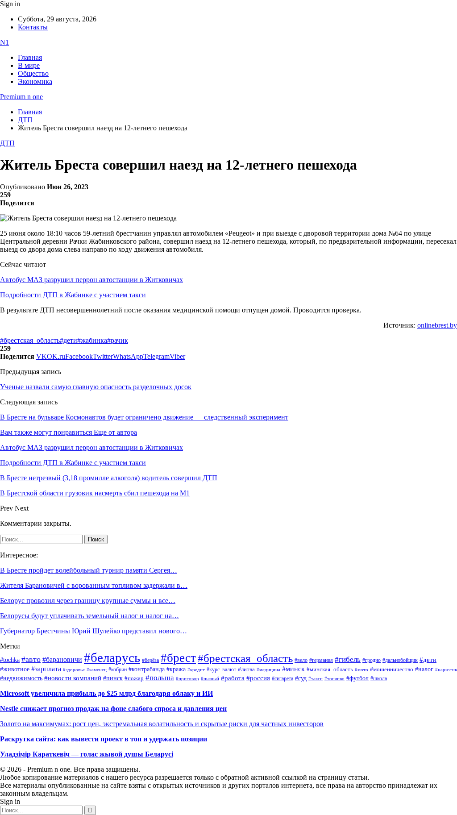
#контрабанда (147, 669)
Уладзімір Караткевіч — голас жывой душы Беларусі (86, 754)
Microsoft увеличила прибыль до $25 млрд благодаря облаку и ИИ (106, 693)
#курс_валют (221, 669)
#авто (31, 659)
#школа (378, 678)
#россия (258, 678)
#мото (361, 669)
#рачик (117, 340)
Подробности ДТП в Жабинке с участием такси (73, 295)
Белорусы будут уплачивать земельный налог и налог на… (89, 616)
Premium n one (21, 96)
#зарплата (46, 669)
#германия (321, 660)
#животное (14, 669)
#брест (178, 658)
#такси (315, 678)
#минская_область (330, 669)
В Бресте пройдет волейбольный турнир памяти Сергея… (88, 570)
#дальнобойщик (400, 660)
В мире (29, 65)
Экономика (35, 81)
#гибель (348, 659)
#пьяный (210, 678)
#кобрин (117, 669)
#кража (176, 669)
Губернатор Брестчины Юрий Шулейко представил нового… (93, 631)
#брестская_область (30, 340)
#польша (159, 677)
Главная (30, 57)
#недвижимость (21, 678)
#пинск (113, 678)
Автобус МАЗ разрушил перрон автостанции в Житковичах (91, 279)
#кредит (196, 669)
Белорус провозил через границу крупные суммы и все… (87, 600)
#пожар (134, 678)
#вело (301, 660)
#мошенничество (391, 669)
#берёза (150, 660)
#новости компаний (72, 678)
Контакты (33, 27)
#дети (68, 340)
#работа (233, 678)
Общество (33, 73)
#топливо (334, 678)
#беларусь (112, 657)
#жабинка (92, 340)
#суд (301, 678)
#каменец (97, 669)
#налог (424, 669)
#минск (293, 669)
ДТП (7, 143)
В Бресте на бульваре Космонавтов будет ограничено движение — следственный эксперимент (144, 417)
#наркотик (446, 669)
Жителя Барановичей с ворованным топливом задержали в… (93, 585)
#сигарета (282, 678)
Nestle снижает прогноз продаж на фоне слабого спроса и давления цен (113, 708)
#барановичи (62, 659)
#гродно (371, 660)
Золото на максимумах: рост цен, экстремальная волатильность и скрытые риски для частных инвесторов (162, 724)
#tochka (10, 659)
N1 (4, 42)
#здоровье (74, 669)
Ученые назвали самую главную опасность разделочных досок (95, 387)
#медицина (268, 669)
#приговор (187, 678)
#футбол (357, 678)
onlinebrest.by (437, 325)
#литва (246, 669)
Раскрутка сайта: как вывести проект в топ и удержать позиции (103, 739)
